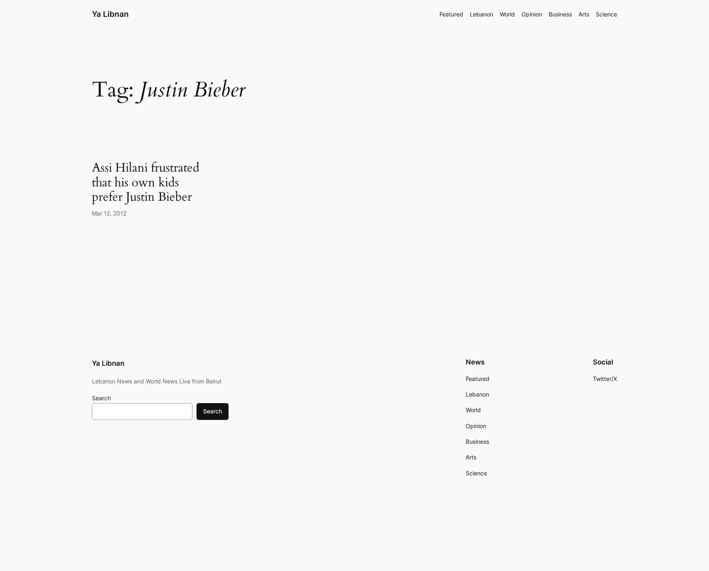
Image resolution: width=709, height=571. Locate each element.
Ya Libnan (110, 14)
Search (101, 397)
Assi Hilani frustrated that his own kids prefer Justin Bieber (145, 183)
